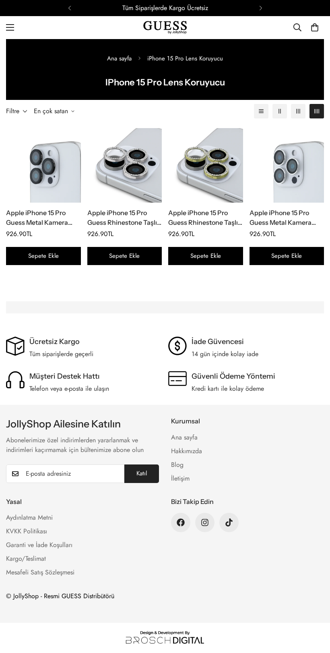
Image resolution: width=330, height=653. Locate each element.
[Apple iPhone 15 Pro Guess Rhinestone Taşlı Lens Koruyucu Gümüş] (124, 165)
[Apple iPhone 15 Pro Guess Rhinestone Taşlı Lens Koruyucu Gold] (205, 165)
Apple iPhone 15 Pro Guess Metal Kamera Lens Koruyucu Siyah (37, 218)
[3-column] (298, 111)
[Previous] (69, 8)
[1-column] (261, 111)
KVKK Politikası (26, 531)
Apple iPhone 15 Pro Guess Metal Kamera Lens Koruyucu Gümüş (283, 218)
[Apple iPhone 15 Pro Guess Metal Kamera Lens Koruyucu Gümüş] (287, 165)
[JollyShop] (165, 27)
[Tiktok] (229, 522)
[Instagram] (204, 522)
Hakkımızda (186, 451)
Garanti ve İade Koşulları (39, 544)
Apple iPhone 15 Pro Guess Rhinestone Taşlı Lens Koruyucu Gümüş (122, 218)
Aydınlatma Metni (29, 517)
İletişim (180, 478)
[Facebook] (180, 522)
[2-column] (279, 111)
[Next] (261, 8)
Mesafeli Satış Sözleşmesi (40, 572)
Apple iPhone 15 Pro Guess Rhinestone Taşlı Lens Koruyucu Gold (203, 218)
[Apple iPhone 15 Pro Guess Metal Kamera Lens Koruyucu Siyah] (43, 165)
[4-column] (316, 111)
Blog (177, 464)
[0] (314, 27)
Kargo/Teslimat (26, 558)
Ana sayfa (119, 58)
